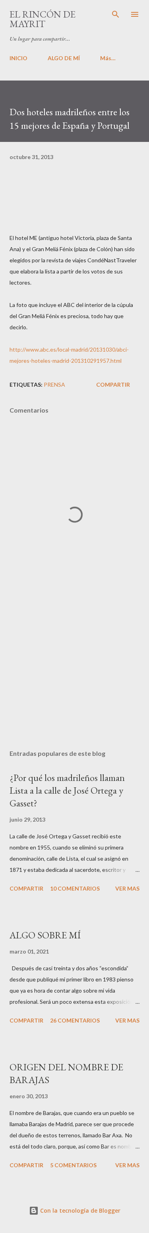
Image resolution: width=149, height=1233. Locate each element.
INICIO (18, 58)
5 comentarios (73, 1165)
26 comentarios (75, 1020)
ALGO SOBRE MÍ (45, 935)
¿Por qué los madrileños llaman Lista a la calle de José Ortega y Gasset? (67, 790)
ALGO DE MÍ (64, 58)
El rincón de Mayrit (42, 19)
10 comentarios (75, 888)
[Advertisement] (74, 674)
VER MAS (127, 888)
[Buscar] (115, 14)
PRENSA (54, 384)
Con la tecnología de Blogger (79, 1210)
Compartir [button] (113, 384)
